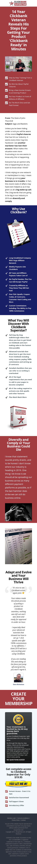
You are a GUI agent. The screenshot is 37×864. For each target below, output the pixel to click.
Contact (23, 820)
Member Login (11, 818)
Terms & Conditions (23, 818)
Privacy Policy (16, 820)
